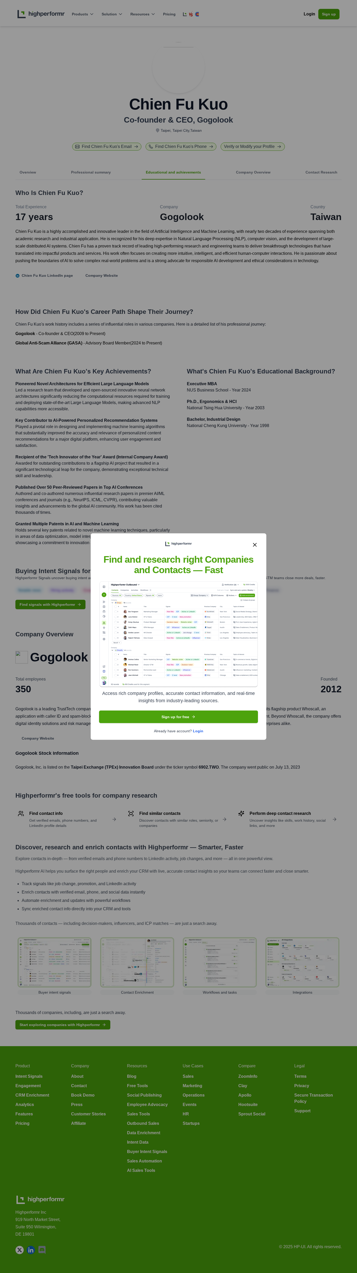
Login (198, 731)
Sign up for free (175, 717)
